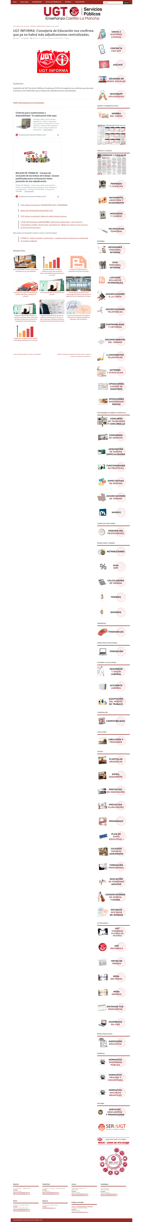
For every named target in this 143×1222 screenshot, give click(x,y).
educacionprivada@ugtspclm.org (21, 1194)
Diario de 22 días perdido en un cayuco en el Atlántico (27, 354)
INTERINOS (50, 38)
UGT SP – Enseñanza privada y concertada (82, 1206)
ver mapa (15, 1190)
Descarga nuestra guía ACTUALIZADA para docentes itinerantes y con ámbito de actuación (25, 294)
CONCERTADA (79, 2)
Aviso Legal (24, 2)
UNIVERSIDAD (37, 2)
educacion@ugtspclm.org (48, 1208)
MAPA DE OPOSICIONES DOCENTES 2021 (37, 210)
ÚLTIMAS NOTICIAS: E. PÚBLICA (61, 38)
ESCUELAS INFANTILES (53, 2)
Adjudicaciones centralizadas (39, 38)
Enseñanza (17, 38)
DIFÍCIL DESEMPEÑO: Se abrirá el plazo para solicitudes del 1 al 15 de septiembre (25, 270)
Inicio (15, 2)
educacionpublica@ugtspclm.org (21, 1192)
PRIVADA (68, 2)
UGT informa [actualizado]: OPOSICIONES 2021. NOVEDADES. (44, 205)
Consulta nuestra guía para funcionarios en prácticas (52, 293)
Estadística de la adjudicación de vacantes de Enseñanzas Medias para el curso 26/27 (26, 339)
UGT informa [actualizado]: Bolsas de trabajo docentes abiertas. (44, 216)
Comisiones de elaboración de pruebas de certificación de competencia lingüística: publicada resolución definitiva (78, 317)
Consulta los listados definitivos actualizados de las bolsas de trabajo (78, 270)
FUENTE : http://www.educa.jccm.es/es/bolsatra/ (28, 103)
